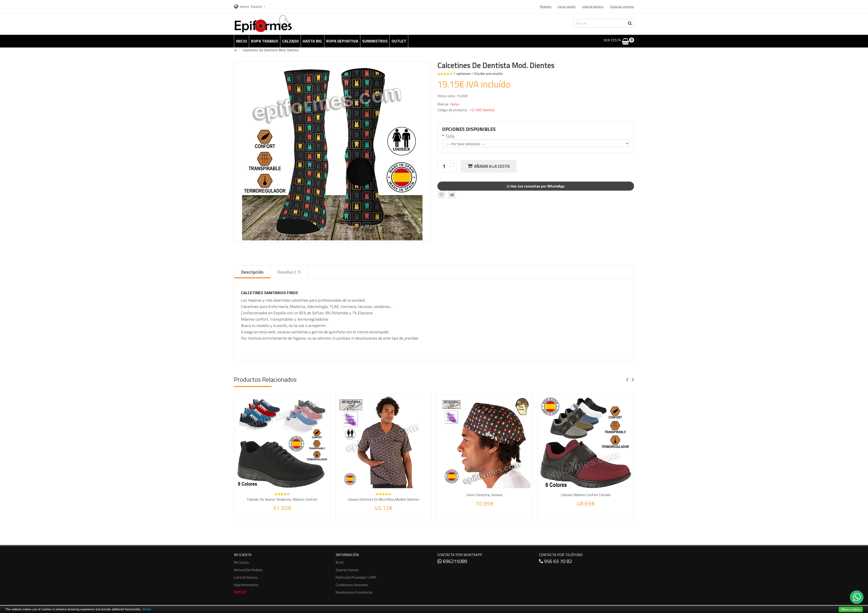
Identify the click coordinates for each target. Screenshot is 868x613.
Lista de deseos (246, 577)
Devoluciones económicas (354, 592)
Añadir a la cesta (492, 166)
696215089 (454, 561)
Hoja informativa (246, 584)
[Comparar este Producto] (288, 512)
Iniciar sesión (567, 6)
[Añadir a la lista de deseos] (278, 512)
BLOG (340, 562)
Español (256, 6)
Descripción (252, 271)
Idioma (244, 6)
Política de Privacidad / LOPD (356, 577)
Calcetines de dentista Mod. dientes (271, 50)
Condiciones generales (352, 584)
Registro (546, 6)
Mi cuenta (241, 562)
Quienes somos (347, 570)
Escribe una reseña (488, 73)
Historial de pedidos (248, 570)
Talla (450, 136)
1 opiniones (462, 73)
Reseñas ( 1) (289, 271)
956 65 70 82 (557, 561)
